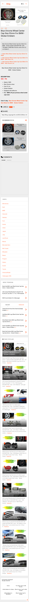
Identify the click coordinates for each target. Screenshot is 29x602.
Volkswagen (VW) (6, 276)
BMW (6, 28)
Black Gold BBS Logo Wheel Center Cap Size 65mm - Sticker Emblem (13, 352)
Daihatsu (4, 217)
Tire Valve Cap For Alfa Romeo (21, 586)
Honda (4, 224)
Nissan (4, 255)
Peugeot (4, 259)
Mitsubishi (4, 252)
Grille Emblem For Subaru (8, 589)
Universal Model (6, 272)
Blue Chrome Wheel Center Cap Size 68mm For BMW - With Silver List (14, 133)
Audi (3, 207)
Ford (3, 221)
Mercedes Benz (6, 245)
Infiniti (3, 228)
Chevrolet (4, 214)
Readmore (9, 363)
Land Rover (5, 238)
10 (4, 560)
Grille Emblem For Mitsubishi (8, 594)
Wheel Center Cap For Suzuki (21, 594)
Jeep (3, 234)
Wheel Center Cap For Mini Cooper (21, 590)
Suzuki (4, 265)
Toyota (4, 269)
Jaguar (4, 231)
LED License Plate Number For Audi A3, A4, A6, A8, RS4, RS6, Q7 (13, 493)
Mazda (4, 241)
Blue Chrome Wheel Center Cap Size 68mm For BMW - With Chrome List (14, 147)
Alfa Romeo (5, 203)
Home (2, 28)
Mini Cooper (5, 248)
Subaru (4, 262)
